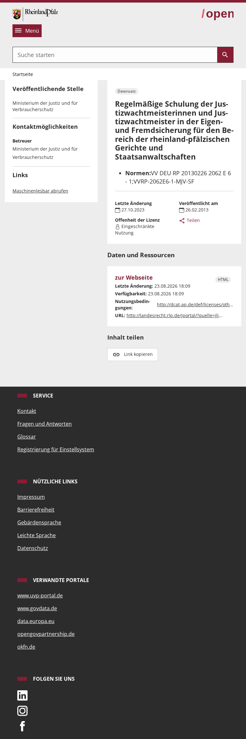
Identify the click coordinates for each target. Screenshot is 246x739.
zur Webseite (134, 277)
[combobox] (115, 54)
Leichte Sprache (36, 535)
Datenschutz (32, 548)
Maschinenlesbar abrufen (40, 191)
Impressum (31, 496)
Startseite (22, 74)
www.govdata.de (37, 608)
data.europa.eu (35, 621)
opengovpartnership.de (46, 633)
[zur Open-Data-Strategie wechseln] (217, 14)
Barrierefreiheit (35, 509)
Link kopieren (138, 354)
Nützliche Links (55, 481)
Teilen (192, 220)
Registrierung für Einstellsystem (55, 449)
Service (42, 395)
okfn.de (26, 646)
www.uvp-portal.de (40, 595)
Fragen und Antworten (44, 423)
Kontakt (26, 411)
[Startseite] (35, 13)
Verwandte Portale (60, 580)
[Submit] (225, 54)
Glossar (26, 436)
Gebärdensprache (39, 522)
